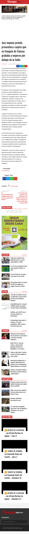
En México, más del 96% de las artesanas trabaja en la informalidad (18, 314)
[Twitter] (20, 66)
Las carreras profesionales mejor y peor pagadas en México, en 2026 (18, 268)
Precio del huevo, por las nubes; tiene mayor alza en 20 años (18, 275)
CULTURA (4, 292)
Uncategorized (5, 170)
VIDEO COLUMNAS (7, 417)
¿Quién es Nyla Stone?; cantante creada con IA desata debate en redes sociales (18, 354)
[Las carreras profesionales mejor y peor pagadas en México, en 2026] (6, 268)
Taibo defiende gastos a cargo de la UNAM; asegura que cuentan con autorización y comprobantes (18, 306)
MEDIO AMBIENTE (7, 379)
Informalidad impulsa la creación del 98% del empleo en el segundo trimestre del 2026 (18, 284)
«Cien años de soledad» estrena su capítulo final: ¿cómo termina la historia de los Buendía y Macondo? (18, 297)
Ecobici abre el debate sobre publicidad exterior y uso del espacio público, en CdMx (17, 260)
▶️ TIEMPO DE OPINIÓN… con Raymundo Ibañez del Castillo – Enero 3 (14, 454)
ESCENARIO (5, 331)
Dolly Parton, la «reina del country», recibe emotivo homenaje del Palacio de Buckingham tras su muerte (17, 346)
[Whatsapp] (23, 66)
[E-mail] (26, 66)
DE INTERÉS (5, 255)
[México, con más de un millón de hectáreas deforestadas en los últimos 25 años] (6, 392)
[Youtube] (20, 211)
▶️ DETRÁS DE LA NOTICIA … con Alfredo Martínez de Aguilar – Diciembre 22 (14, 496)
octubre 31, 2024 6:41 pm (14, 64)
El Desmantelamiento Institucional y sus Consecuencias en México (7, 196)
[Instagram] (16, 211)
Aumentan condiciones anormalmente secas (16, 399)
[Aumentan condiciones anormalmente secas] (6, 401)
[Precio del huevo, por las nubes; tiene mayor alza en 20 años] (6, 276)
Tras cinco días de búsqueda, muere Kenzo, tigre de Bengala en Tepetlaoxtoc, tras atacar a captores (18, 409)
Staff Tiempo (4, 64)
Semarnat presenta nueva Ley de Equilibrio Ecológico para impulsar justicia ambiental (18, 384)
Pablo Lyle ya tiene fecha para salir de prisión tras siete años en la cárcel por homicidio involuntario (18, 336)
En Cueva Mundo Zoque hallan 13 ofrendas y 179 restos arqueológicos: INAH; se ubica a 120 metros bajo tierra (18, 323)
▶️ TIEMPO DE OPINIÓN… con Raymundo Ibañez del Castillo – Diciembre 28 (14, 475)
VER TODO (24, 254)
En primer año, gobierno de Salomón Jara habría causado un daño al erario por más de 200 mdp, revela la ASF (21, 198)
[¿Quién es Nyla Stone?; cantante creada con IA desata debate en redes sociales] (6, 355)
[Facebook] (17, 66)
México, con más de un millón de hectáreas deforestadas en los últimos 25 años (18, 392)
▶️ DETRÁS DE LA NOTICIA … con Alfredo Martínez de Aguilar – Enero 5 (14, 433)
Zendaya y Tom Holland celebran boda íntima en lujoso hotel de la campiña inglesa (18, 372)
